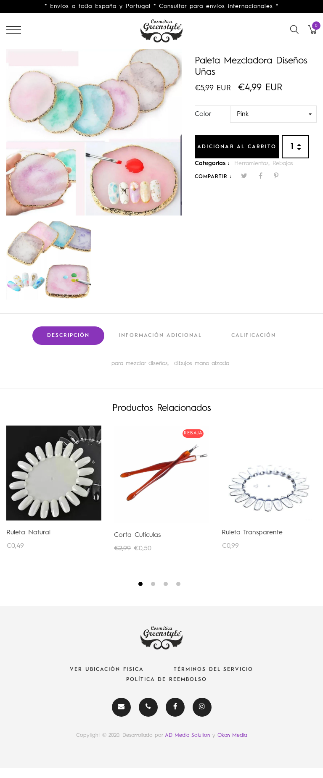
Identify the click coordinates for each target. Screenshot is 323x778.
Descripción (68, 335)
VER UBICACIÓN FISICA (107, 669)
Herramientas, (253, 163)
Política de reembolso (166, 679)
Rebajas (283, 163)
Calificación (253, 335)
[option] (94, 132)
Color (203, 114)
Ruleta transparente (252, 532)
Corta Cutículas (137, 535)
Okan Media (232, 735)
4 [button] (179, 585)
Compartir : (213, 176)
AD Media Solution (188, 735)
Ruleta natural (28, 532)
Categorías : (212, 163)
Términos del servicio (213, 669)
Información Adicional (160, 335)
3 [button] (167, 585)
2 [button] (154, 585)
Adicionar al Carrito (236, 147)
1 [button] (141, 585)
